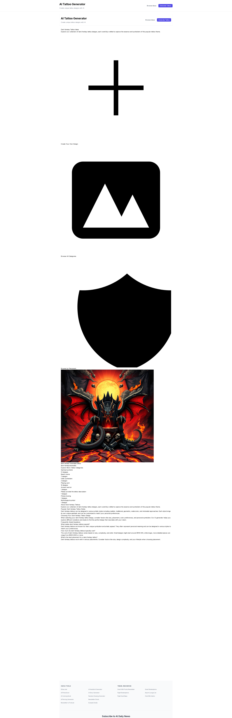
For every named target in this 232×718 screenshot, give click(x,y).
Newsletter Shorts (93, 699)
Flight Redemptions (123, 692)
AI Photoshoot (65, 692)
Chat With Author (150, 696)
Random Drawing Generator (96, 696)
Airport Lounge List (150, 692)
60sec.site (64, 689)
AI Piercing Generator (67, 699)
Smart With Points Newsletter (126, 689)
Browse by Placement (68, 368)
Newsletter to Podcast (67, 703)
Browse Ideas (151, 6)
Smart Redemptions (151, 689)
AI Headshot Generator (95, 689)
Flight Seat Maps (122, 696)
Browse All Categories (68, 256)
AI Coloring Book (66, 696)
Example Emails (93, 703)
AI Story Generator (94, 692)
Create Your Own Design (69, 144)
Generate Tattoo (165, 6)
